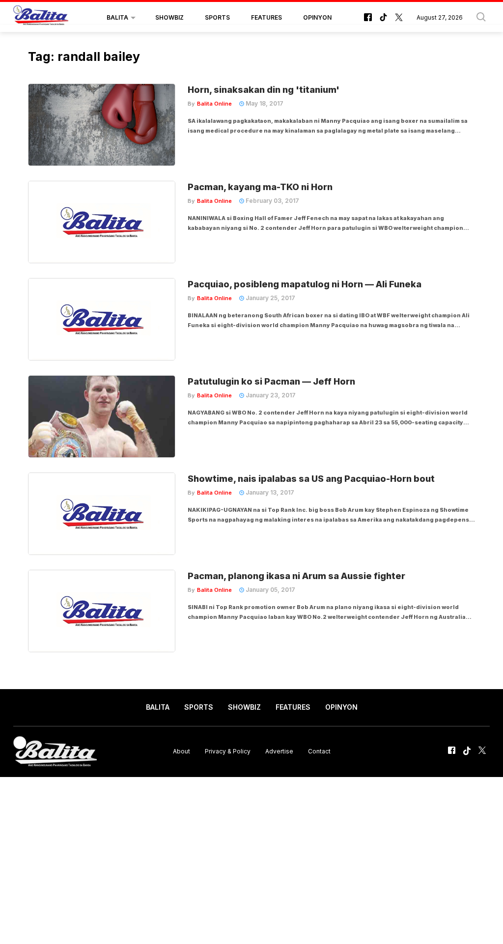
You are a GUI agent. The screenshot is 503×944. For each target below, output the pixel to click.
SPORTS (217, 17)
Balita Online (214, 103)
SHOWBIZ (169, 17)
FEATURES (266, 17)
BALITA (117, 17)
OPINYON (317, 17)
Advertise (279, 751)
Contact (319, 751)
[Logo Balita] (40, 17)
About (181, 751)
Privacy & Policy (228, 751)
